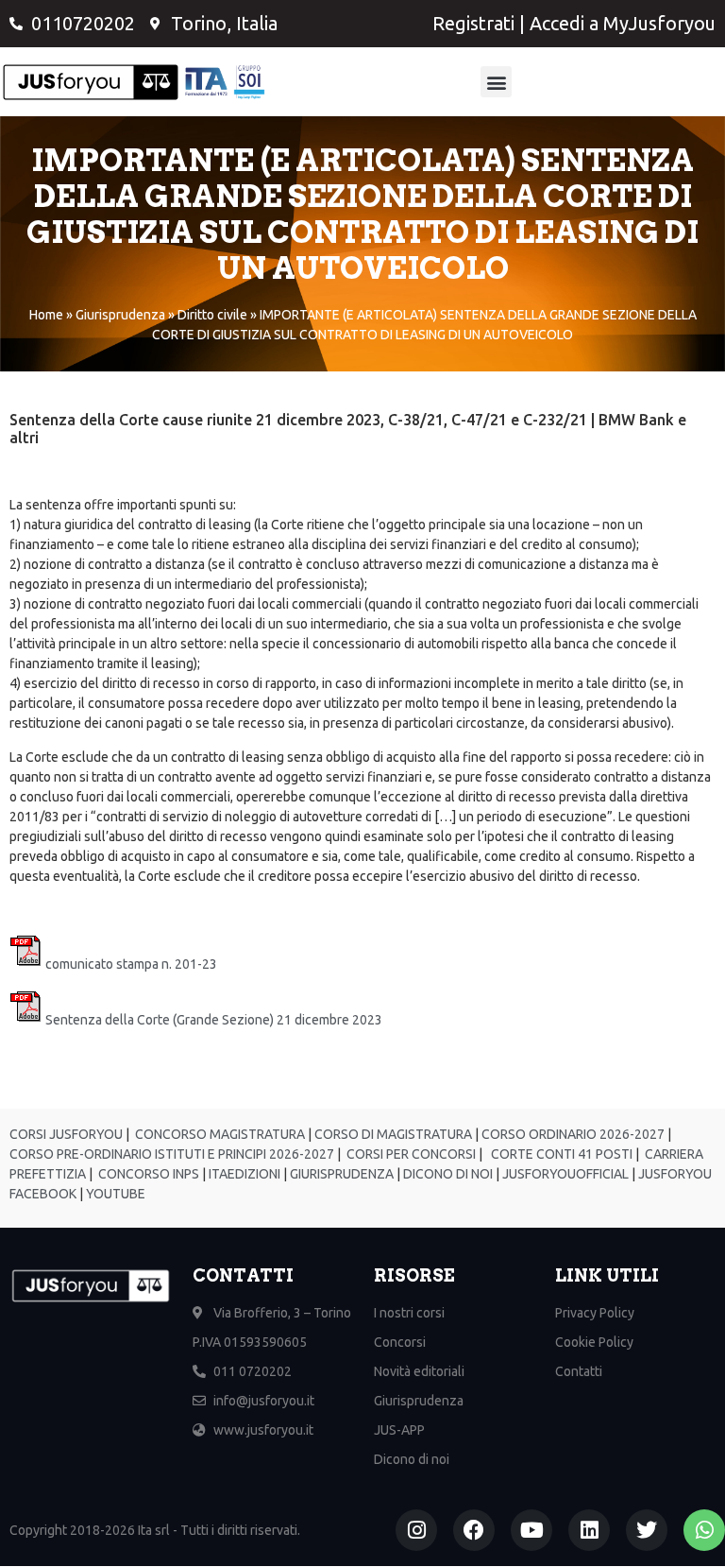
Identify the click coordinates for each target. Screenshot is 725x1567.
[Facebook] (474, 1530)
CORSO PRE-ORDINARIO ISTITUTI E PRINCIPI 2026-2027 (171, 1154)
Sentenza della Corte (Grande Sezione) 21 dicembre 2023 (213, 1019)
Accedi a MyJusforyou (623, 23)
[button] (496, 81)
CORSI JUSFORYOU (66, 1134)
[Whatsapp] (704, 1530)
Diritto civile (212, 314)
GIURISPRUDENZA (341, 1173)
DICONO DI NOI (446, 1173)
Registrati (473, 23)
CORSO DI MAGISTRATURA (392, 1134)
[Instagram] (416, 1530)
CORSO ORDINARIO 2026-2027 (573, 1134)
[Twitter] (646, 1530)
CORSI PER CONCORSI (410, 1154)
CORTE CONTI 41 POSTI (561, 1154)
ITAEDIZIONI (243, 1173)
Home (46, 314)
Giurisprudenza (120, 314)
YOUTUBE (115, 1193)
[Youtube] (531, 1530)
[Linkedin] (589, 1530)
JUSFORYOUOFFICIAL (564, 1173)
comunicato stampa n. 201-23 (131, 964)
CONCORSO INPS (147, 1173)
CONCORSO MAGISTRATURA (218, 1134)
